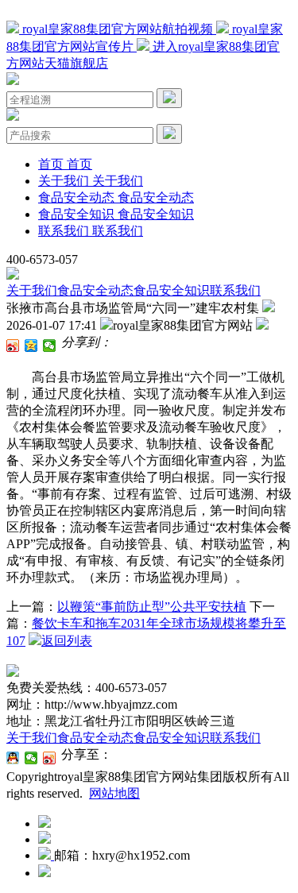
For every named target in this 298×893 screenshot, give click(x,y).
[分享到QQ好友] (13, 758)
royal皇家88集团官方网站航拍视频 (117, 29)
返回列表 (66, 641)
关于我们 (31, 290)
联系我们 (235, 290)
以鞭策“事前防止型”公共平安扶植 (151, 606)
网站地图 (114, 793)
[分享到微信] (49, 345)
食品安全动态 (95, 290)
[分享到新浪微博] (13, 345)
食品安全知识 (172, 290)
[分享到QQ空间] (31, 345)
